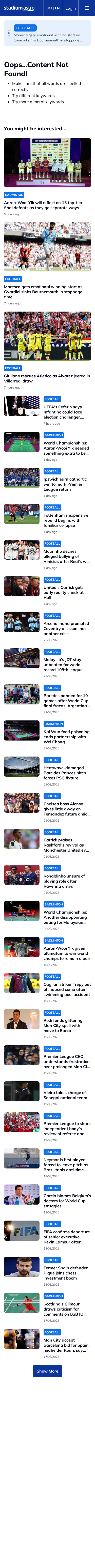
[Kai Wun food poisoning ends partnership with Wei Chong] (22, 730)
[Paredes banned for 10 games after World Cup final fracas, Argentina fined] (22, 694)
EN (57, 8)
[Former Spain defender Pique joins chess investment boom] (22, 1267)
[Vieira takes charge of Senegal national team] (22, 1091)
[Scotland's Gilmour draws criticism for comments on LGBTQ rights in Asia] (22, 1303)
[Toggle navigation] (87, 8)
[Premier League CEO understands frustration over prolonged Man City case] (22, 1055)
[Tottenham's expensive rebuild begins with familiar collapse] (22, 514)
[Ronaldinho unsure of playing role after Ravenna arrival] (22, 875)
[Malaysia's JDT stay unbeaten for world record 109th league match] (22, 658)
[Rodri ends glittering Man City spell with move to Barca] (22, 1019)
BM (49, 8)
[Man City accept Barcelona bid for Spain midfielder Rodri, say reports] (22, 1339)
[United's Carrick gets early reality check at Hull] (22, 586)
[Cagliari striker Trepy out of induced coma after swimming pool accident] (22, 983)
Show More (47, 1371)
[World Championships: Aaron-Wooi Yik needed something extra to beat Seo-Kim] (22, 442)
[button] (9, 30)
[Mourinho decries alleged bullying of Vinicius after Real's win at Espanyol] (22, 550)
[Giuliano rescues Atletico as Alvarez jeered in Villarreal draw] (47, 336)
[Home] (19, 8)
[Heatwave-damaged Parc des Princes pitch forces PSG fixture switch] (22, 767)
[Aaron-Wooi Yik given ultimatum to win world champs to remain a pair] (22, 947)
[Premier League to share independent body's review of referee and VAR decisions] (22, 1122)
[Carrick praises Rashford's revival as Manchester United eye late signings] (22, 839)
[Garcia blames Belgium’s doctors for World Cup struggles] (22, 1194)
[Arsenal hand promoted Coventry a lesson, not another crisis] (22, 622)
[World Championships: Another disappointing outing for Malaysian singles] (22, 911)
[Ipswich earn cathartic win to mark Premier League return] (22, 478)
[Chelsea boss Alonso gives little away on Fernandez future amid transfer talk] (22, 803)
